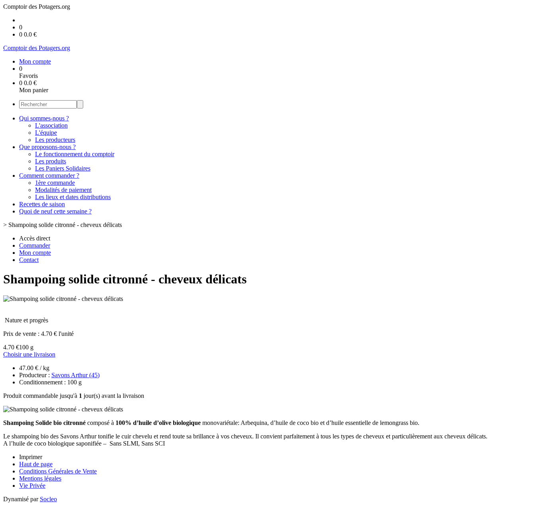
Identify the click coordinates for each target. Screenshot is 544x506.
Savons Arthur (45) (75, 375)
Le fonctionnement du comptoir (74, 154)
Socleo (48, 499)
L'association (51, 125)
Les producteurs (55, 139)
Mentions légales (40, 478)
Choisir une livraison (29, 354)
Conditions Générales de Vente (58, 471)
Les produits (50, 161)
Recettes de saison (42, 204)
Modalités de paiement (63, 189)
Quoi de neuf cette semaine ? (55, 211)
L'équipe (46, 132)
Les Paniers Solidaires (62, 168)
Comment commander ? (49, 175)
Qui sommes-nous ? (44, 118)
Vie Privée (32, 485)
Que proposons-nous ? (47, 146)
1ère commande (55, 182)
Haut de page (36, 464)
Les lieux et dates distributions (73, 197)
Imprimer (30, 457)
